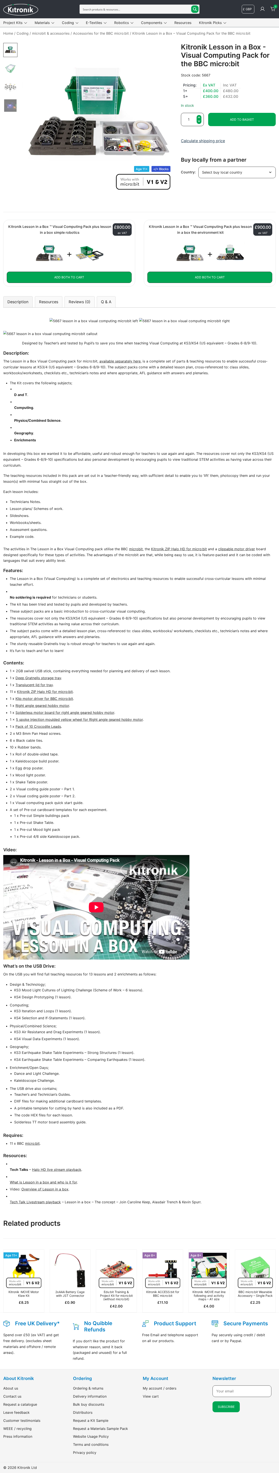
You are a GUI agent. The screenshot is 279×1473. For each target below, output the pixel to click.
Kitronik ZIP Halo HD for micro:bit (179, 549)
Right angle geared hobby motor (42, 705)
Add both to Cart (69, 277)
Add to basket (242, 119)
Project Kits (12, 22)
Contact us (12, 1396)
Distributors (82, 1412)
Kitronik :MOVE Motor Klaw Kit (24, 1293)
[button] (199, 122)
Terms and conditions (91, 1444)
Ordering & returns (88, 1388)
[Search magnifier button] (195, 9)
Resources (182, 22)
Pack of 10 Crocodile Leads (38, 726)
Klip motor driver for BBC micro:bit (44, 698)
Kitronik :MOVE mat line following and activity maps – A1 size (209, 1295)
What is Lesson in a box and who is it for (43, 1182)
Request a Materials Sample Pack (100, 1428)
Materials (42, 22)
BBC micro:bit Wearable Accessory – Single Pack (255, 1293)
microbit (136, 549)
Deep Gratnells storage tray (38, 678)
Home (8, 33)
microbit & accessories (51, 33)
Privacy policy (84, 1452)
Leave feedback (16, 1412)
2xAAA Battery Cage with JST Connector (70, 1293)
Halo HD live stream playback (56, 1169)
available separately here (120, 361)
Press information (17, 1436)
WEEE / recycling (17, 1428)
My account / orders (159, 1388)
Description (18, 302)
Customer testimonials (21, 1420)
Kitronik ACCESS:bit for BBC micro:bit (162, 1293)
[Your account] (262, 9)
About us (10, 1388)
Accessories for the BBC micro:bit (101, 33)
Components (151, 22)
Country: (188, 172)
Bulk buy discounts (88, 1404)
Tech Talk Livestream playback (35, 1202)
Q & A (106, 302)
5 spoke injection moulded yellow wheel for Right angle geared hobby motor (79, 719)
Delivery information (90, 1396)
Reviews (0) (79, 302)
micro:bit (32, 1143)
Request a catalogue (20, 1404)
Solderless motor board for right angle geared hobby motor (64, 712)
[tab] (18, 301)
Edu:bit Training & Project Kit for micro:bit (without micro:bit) (116, 1295)
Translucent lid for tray (34, 685)
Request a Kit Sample (90, 1420)
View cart (151, 1396)
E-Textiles (94, 22)
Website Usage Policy (91, 1436)
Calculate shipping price (203, 141)
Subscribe (226, 1407)
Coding (68, 22)
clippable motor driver (236, 549)
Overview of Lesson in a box (44, 1189)
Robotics (121, 22)
